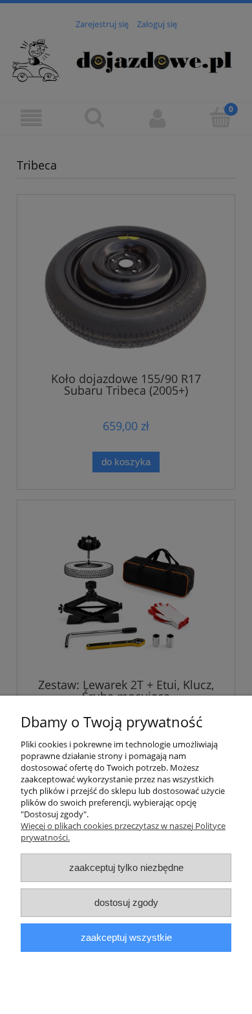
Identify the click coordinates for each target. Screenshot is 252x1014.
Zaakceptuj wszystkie (126, 937)
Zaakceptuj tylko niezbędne (126, 867)
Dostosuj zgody (126, 902)
